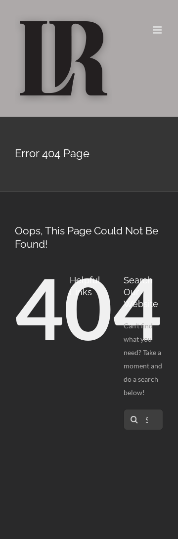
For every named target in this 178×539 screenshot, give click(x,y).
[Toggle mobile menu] (158, 30)
